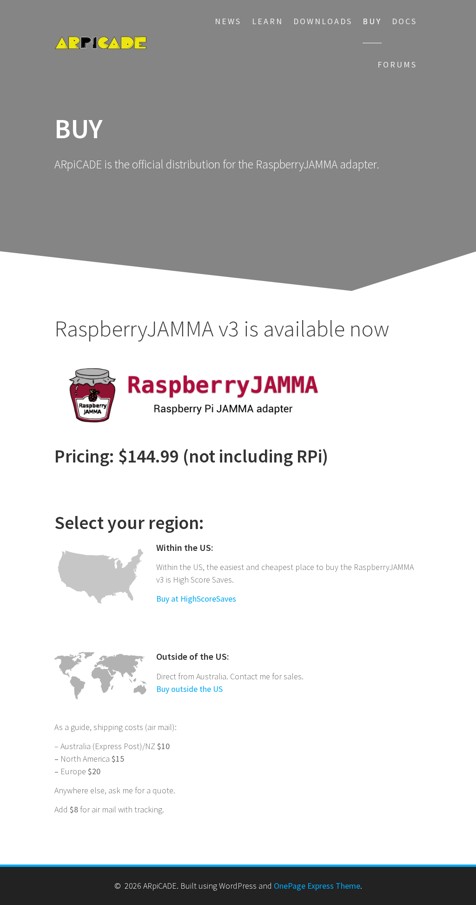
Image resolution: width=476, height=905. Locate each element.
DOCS (404, 21)
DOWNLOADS (322, 21)
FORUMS (397, 64)
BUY (372, 21)
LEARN (267, 21)
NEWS (228, 21)
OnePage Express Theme (317, 885)
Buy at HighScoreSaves (196, 598)
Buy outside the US (189, 689)
